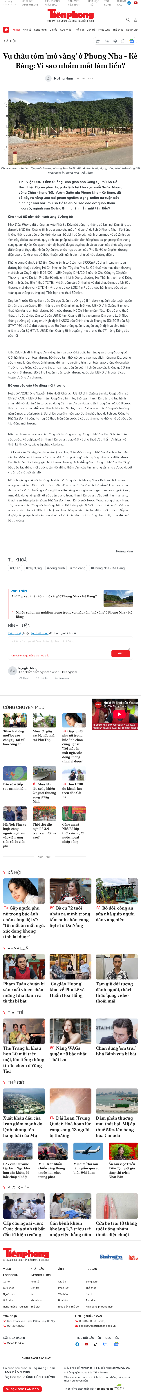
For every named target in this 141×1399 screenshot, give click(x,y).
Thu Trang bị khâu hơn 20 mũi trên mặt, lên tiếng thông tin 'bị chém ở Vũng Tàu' (23, 1059)
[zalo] (107, 1344)
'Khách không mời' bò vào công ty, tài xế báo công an (14, 737)
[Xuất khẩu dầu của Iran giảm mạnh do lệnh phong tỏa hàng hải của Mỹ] (24, 1101)
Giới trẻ (91, 29)
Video (7, 1269)
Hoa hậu (63, 1300)
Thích (26, 678)
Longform (10, 1275)
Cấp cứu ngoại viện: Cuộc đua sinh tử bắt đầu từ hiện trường (24, 1228)
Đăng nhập (15, 633)
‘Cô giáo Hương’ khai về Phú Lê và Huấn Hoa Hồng (67, 989)
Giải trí (15, 1012)
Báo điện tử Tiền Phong (71, 15)
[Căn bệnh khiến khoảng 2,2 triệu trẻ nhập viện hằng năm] (71, 1206)
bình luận (123, 41)
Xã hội (16, 29)
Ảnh (61, 1269)
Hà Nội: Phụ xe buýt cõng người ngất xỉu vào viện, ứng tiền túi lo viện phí (14, 835)
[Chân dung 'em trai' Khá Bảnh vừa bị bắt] (117, 1031)
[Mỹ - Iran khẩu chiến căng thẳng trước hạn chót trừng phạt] (53, 1151)
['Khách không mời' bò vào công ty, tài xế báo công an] (15, 720)
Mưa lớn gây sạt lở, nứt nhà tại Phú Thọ (44, 735)
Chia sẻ (7, 116)
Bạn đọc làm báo (24, 1389)
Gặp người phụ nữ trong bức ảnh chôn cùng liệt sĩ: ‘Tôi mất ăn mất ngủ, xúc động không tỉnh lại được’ (72, 746)
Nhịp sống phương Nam (99, 1306)
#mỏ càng (77, 568)
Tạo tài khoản (39, 633)
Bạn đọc (91, 1300)
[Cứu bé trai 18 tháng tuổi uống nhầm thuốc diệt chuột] (117, 1206)
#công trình (56, 568)
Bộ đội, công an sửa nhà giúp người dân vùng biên (115, 913)
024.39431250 (16, 1325)
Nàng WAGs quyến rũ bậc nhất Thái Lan (68, 1053)
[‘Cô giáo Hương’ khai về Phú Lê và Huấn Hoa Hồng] (71, 966)
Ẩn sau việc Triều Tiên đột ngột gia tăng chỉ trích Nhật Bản (122, 1170)
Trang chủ (6, 30)
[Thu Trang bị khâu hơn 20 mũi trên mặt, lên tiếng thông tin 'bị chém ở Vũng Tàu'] (24, 1031)
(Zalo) (101, 1321)
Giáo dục (8, 1300)
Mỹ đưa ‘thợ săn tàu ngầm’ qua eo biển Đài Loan (86, 1168)
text (106, 41)
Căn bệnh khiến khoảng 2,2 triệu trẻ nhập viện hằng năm (70, 1228)
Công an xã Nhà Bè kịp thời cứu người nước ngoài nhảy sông (73, 833)
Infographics (41, 1275)
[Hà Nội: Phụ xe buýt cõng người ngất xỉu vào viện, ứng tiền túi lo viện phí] (15, 813)
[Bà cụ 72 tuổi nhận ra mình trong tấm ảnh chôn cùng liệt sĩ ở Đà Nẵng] (71, 891)
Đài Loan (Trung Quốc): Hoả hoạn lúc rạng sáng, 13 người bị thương (70, 1126)
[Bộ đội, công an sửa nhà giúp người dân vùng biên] (117, 891)
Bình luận (7, 136)
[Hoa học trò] (133, 1257)
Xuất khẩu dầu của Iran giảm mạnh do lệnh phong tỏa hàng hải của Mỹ (22, 1126)
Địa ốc (53, 29)
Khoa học (36, 1300)
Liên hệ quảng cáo (88, 1316)
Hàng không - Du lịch (15, 1306)
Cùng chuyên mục (23, 707)
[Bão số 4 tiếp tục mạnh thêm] (15, 773)
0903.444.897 (15, 1342)
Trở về (7, 147)
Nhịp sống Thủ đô (68, 1306)
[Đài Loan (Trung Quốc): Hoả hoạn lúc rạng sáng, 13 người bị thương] (71, 1101)
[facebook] (129, 3)
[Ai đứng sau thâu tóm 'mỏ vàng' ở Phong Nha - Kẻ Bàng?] (118, 598)
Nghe (7, 106)
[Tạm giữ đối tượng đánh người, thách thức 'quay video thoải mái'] (117, 966)
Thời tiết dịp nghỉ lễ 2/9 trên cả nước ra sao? (44, 830)
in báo (115, 41)
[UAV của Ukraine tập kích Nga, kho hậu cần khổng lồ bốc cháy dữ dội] (17, 1151)
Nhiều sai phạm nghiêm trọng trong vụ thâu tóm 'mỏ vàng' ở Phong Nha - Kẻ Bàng (74, 614)
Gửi (120, 653)
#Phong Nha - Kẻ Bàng (108, 568)
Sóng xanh (40, 29)
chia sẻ (98, 41)
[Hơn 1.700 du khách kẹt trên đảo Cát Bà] (74, 773)
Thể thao (118, 29)
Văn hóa (63, 1294)
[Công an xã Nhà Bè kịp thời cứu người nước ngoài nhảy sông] (74, 813)
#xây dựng (34, 568)
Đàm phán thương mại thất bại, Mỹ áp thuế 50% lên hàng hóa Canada (115, 1126)
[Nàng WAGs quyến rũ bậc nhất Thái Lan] (71, 1031)
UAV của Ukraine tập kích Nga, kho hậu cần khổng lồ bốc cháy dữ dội (16, 1170)
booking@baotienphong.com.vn (97, 1325)
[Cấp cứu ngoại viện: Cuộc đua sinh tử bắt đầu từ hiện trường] (24, 1206)
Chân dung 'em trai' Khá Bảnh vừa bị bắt (116, 1051)
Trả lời (44, 678)
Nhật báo (37, 1269)
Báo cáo (64, 678)
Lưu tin (7, 126)
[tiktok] (97, 1344)
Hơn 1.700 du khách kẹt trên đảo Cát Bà (72, 790)
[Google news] (118, 1344)
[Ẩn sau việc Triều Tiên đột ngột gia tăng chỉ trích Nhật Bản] (123, 1151)
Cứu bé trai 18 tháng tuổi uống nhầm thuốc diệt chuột (116, 1228)
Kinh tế (27, 29)
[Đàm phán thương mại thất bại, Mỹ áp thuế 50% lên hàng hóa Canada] (117, 1101)
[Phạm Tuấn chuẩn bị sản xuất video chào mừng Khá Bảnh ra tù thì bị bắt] (24, 966)
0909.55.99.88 (88, 1321)
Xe (32, 1294)
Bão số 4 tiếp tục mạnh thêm (14, 786)
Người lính (132, 29)
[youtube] (135, 3)
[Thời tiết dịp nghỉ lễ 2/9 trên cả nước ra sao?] (44, 813)
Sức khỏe (65, 29)
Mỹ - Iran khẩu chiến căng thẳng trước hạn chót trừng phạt (51, 1170)
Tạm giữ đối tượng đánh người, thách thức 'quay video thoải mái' (114, 992)
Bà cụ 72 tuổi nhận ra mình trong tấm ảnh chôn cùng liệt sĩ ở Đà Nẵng (70, 916)
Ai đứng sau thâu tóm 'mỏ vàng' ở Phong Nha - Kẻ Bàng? (54, 596)
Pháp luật (104, 29)
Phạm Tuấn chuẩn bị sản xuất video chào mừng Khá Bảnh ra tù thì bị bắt (24, 992)
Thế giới (79, 29)
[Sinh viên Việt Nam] (111, 1257)
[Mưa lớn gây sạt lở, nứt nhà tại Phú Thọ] (44, 720)
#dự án (15, 568)
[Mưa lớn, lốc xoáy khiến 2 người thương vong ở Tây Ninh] (44, 773)
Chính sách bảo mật (36, 1358)
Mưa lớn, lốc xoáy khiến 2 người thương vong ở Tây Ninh (44, 793)
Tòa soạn (10, 1316)
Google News (131, 41)
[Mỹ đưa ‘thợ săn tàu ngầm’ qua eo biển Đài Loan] (88, 1151)
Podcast (92, 1269)
